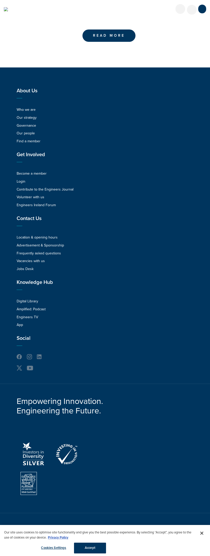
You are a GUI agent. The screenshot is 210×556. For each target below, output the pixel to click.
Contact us (29, 218)
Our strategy (27, 117)
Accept (90, 548)
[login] (180, 9)
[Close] (201, 533)
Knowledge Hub (35, 282)
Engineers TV (27, 317)
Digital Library (27, 301)
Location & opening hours (37, 237)
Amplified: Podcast (31, 309)
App (20, 325)
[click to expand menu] (202, 9)
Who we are (26, 109)
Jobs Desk (25, 269)
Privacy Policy (58, 537)
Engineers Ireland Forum (36, 205)
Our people (26, 133)
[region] (105, 540)
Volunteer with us (30, 197)
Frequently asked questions (39, 253)
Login (21, 181)
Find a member (28, 141)
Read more (109, 35)
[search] (192, 10)
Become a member (32, 173)
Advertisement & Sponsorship (40, 245)
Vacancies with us (31, 261)
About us (27, 91)
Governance (26, 125)
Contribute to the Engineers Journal (45, 189)
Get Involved (31, 155)
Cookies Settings (53, 548)
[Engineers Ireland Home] (6, 9)
